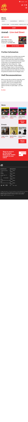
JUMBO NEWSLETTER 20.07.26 (22, 116)
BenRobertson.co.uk (10, 195)
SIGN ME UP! (22, 153)
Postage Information (4, 191)
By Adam (3, 90)
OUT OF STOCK (15, 46)
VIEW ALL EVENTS (22, 141)
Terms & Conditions (12, 191)
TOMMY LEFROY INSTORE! (5, 136)
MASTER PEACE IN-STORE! (14, 136)
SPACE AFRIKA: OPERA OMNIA (22, 136)
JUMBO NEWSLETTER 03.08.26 (14, 116)
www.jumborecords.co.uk (5, 182)
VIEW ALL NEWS (22, 121)
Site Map (26, 191)
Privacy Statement (20, 191)
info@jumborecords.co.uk (5, 180)
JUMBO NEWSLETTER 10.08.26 (5, 116)
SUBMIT (14, 28)
